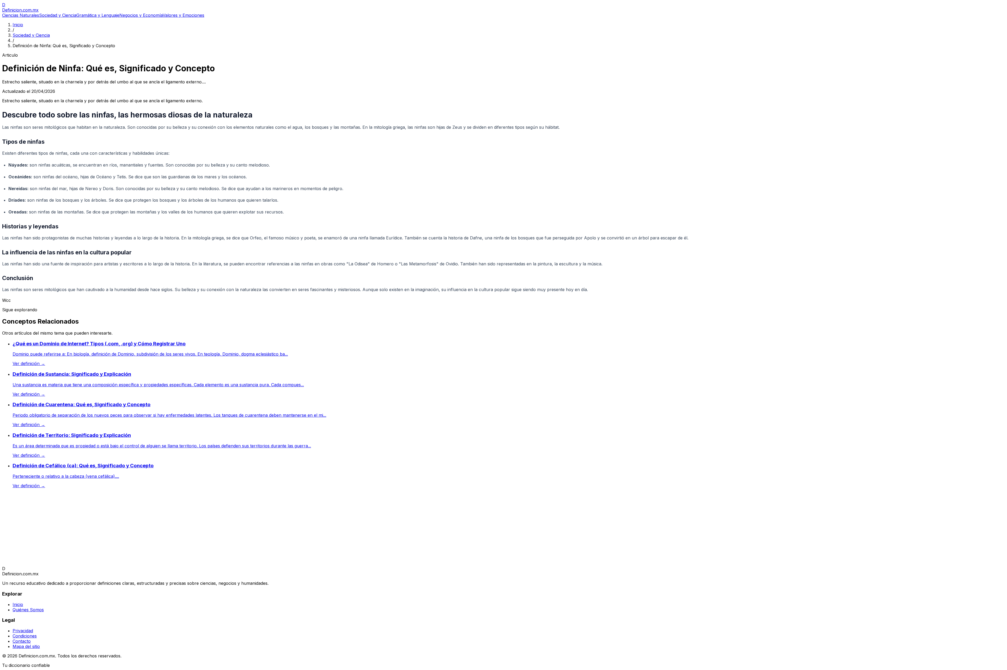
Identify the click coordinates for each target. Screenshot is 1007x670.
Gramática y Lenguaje (97, 15)
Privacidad (23, 630)
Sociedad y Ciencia (57, 15)
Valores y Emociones (183, 15)
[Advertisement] (159, 529)
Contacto (22, 641)
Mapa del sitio (26, 646)
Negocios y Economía (141, 15)
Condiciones (25, 636)
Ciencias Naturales (20, 15)
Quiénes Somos (28, 609)
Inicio (18, 24)
